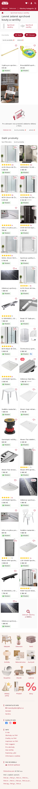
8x (30, 285)
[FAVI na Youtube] (14, 723)
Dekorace (12, 8)
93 (34, 147)
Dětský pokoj (6, 694)
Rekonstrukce (20, 662)
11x (31, 195)
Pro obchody (9, 747)
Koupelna (7, 678)
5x (12, 497)
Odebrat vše (7, 130)
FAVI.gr (12, 783)
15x (31, 225)
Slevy (31, 693)
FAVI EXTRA (9, 750)
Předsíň (19, 693)
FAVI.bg (6, 783)
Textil (31, 646)
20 (34, 480)
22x (12, 164)
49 (16, 268)
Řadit (20, 35)
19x (12, 195)
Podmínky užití (10, 753)
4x (12, 346)
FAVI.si (18, 783)
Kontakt (8, 711)
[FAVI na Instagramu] (10, 723)
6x (12, 255)
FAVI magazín (10, 744)
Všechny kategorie (27, 8)
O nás (7, 732)
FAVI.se (18, 781)
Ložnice (31, 678)
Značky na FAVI (10, 738)
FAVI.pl (12, 778)
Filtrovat (31, 35)
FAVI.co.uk (26, 781)
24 (16, 601)
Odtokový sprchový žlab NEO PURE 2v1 (16, 288)
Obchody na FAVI (11, 735)
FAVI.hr (6, 781)
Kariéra (8, 714)
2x (12, 225)
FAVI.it (12, 781)
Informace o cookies (12, 756)
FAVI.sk (6, 778)
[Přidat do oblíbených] (16, 45)
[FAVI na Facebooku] (6, 723)
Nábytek (5, 8)
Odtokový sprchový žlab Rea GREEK (15, 621)
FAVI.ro (19, 778)
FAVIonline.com (8, 771)
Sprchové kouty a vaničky (20, 13)
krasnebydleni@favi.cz (15, 708)
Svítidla (7, 662)
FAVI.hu (25, 778)
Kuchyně (31, 662)
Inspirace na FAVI (11, 741)
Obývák (19, 678)
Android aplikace (14, 765)
